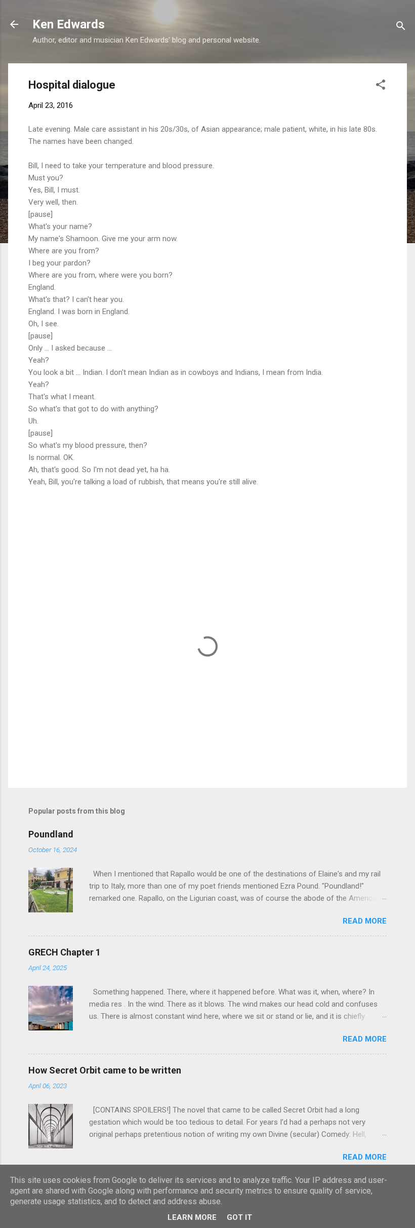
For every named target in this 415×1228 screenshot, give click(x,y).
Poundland (50, 834)
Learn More (192, 1217)
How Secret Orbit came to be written (104, 1070)
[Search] (401, 27)
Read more (365, 921)
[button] (381, 86)
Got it (239, 1217)
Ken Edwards (68, 24)
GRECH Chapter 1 (64, 952)
